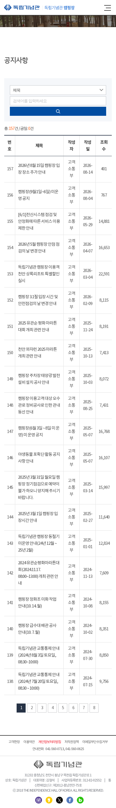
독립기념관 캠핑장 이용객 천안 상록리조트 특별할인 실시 (38, 274)
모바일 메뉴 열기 (107, 8)
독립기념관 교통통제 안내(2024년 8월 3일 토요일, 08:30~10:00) (38, 655)
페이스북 (69, 800)
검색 (58, 111)
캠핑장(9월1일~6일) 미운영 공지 (38, 195)
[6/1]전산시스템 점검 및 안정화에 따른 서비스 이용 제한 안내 (39, 221)
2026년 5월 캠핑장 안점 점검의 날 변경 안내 (38, 248)
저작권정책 (71, 742)
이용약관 (29, 742)
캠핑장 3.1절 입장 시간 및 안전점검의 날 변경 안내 (38, 300)
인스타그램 (38, 800)
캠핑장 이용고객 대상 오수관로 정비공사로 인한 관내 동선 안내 (39, 405)
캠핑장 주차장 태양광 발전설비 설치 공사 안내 (39, 379)
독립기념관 (39, 7)
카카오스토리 (49, 800)
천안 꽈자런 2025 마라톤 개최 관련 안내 (37, 353)
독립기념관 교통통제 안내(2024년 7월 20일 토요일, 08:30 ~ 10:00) (38, 681)
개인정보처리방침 (49, 742)
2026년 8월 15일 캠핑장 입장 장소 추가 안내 (39, 169)
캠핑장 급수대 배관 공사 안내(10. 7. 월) (37, 629)
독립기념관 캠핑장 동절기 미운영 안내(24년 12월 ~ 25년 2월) (38, 543)
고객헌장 (14, 742)
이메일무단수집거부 (95, 742)
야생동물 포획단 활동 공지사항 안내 (39, 458)
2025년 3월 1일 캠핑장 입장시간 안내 (38, 517)
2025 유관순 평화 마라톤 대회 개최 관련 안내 (37, 326)
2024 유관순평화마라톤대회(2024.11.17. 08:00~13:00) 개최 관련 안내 (38, 573)
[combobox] (58, 90)
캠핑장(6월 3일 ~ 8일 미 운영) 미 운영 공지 (38, 431)
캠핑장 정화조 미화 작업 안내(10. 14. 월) (37, 603)
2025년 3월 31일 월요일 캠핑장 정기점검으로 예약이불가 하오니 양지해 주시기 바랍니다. (39, 487)
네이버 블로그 (80, 800)
